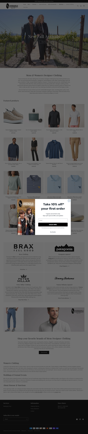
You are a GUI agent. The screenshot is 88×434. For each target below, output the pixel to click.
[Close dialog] (69, 201)
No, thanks (53, 232)
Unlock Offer (53, 225)
